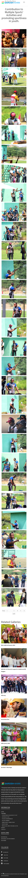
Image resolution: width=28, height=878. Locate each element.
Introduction (5, 817)
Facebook (5, 852)
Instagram (6, 863)
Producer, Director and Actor (10, 826)
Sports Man (5, 824)
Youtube (5, 857)
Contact (3, 829)
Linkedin (5, 860)
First (3, 610)
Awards (3, 827)
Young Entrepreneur (7, 818)
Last (14, 613)
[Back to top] (23, 873)
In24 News (3, 840)
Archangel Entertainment (8, 838)
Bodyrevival (4, 837)
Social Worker (5, 820)
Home (2, 811)
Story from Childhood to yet (9, 815)
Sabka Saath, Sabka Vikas (8, 822)
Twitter (6, 855)
